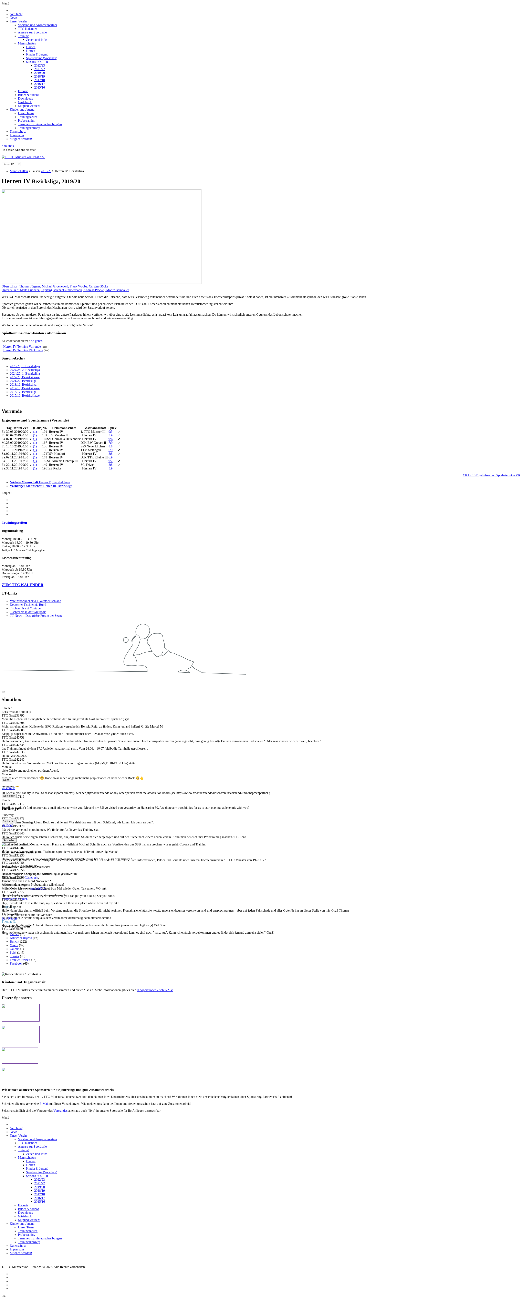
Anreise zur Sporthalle (32, 32)
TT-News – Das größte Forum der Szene (36, 615)
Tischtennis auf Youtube (25, 608)
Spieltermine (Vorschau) (41, 58)
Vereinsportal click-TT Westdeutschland (35, 601)
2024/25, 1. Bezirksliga (25, 373)
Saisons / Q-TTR (37, 61)
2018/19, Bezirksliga (23, 384)
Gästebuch (25, 102)
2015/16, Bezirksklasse (25, 395)
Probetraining (26, 120)
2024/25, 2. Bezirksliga (25, 370)
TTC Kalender (27, 28)
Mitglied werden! (29, 106)
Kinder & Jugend (37, 54)
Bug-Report (9, 918)
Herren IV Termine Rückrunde (23, 350)
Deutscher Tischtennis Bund (28, 604)
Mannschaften (27, 43)
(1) (35, 431)
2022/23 (39, 65)
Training (23, 36)
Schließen (9, 795)
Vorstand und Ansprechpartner (37, 25)
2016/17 (39, 83)
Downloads (25, 98)
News (13, 17)
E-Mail (44, 1103)
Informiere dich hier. (15, 899)
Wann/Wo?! (38, 888)
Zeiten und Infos (36, 39)
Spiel (13, 952)
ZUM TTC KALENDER (22, 585)
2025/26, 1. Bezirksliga (25, 366)
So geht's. (37, 341)
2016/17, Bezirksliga (23, 392)
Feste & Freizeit (20, 960)
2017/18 (39, 80)
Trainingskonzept (29, 128)
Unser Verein (18, 21)
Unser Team (26, 113)
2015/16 (39, 87)
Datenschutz (18, 131)
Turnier (14, 956)
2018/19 (39, 76)
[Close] (3, 691)
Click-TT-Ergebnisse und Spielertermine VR (491, 475)
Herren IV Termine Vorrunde (22, 346)
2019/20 (39, 72)
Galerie (14, 949)
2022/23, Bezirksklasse (25, 377)
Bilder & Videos (28, 95)
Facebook (16, 963)
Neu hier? (16, 14)
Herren (30, 50)
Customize (8, 788)
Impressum (17, 135)
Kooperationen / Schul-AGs (155, 990)
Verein (14, 945)
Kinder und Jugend (22, 109)
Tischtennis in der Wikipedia (28, 612)
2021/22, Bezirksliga (23, 381)
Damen (30, 47)
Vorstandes (60, 1110)
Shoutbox (8, 146)
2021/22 (39, 69)
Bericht (14, 941)
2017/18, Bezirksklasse (25, 388)
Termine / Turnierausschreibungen (40, 124)
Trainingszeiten (28, 117)
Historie (23, 91)
